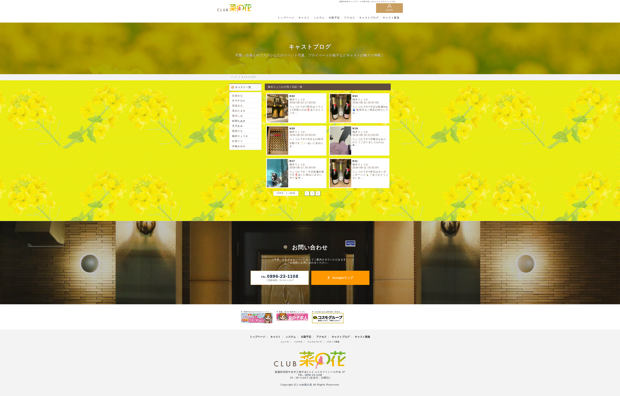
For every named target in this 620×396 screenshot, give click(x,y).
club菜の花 (305, 384)
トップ (234, 77)
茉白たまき (239, 110)
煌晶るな (237, 105)
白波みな (237, 95)
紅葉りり (237, 141)
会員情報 (389, 10)
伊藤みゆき (239, 146)
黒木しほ (237, 115)
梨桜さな (237, 130)
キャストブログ (248, 77)
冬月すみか (239, 100)
